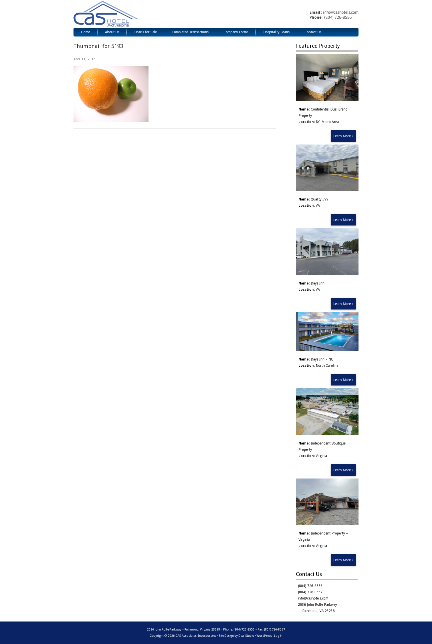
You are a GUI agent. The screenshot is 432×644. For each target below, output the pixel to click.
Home (85, 32)
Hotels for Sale (145, 32)
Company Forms (236, 32)
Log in (278, 636)
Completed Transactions (190, 32)
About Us (112, 32)
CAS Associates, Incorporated (119, 14)
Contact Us (312, 32)
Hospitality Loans (276, 32)
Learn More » (343, 136)
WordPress (264, 636)
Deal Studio (246, 636)
